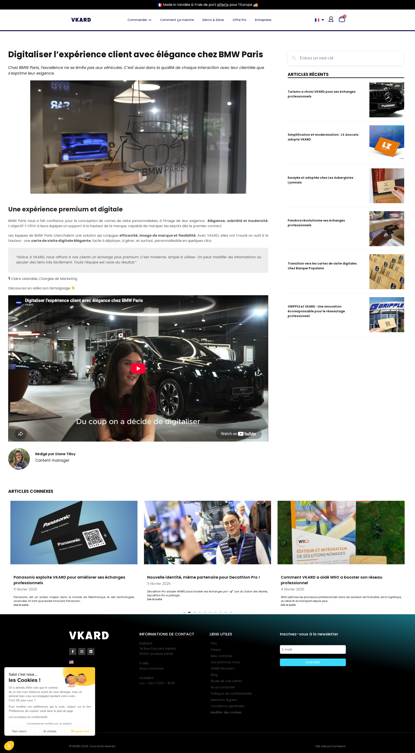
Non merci (19, 731)
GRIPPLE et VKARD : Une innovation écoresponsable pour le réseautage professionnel (316, 311)
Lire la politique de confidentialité (28, 717)
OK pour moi (80, 731)
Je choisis (49, 731)
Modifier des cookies (226, 712)
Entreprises (263, 20)
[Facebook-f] (72, 651)
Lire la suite (21, 605)
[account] (331, 19)
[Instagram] (81, 651)
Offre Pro (239, 20)
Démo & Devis (213, 20)
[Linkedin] (90, 651)
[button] (9, 745)
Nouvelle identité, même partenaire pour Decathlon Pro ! (203, 577)
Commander (137, 20)
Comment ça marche (177, 20)
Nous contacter (151, 668)
